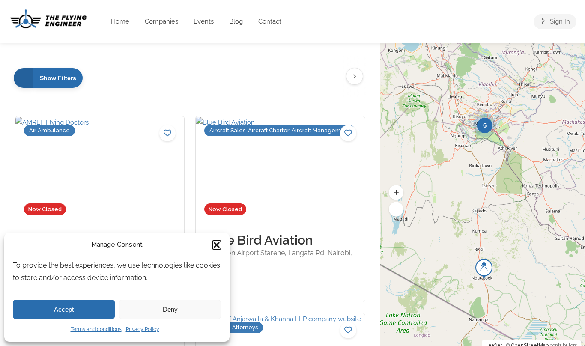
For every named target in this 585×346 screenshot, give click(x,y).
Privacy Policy (142, 329)
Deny (170, 309)
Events (204, 21)
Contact (269, 21)
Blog (236, 21)
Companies (161, 21)
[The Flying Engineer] (48, 18)
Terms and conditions (96, 329)
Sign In (559, 21)
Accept (64, 309)
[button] (216, 245)
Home (120, 21)
